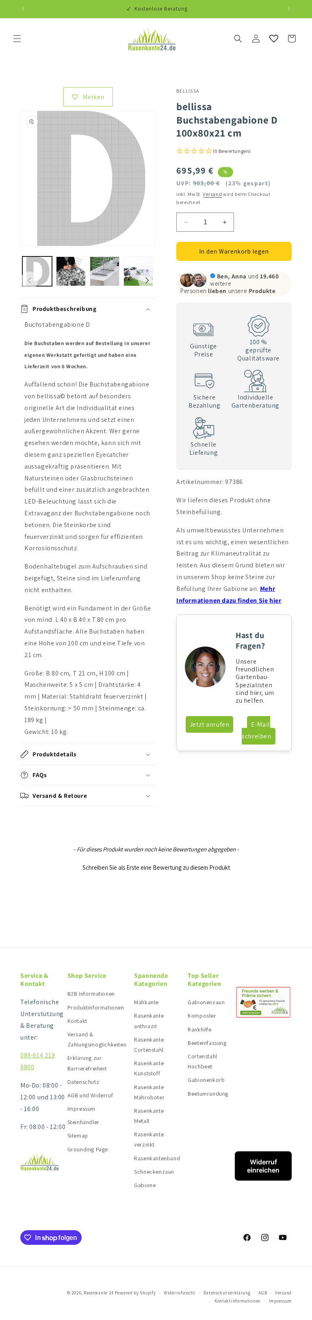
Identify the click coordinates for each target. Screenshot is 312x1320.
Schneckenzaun (154, 1171)
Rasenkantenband (157, 1158)
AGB (262, 1293)
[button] (17, 39)
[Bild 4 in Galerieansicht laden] (138, 271)
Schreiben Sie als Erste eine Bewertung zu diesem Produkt (156, 867)
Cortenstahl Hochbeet (202, 1061)
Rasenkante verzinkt (149, 1139)
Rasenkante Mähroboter (149, 1092)
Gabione (145, 1185)
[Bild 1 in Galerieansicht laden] (37, 271)
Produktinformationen (95, 1007)
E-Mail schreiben (256, 730)
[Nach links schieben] (29, 280)
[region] (88, 528)
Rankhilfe (199, 1029)
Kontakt (77, 1021)
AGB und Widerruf (90, 1095)
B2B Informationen (91, 993)
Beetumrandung (208, 1093)
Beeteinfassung (207, 1042)
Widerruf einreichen (263, 1166)
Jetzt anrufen (210, 724)
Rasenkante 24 (99, 1293)
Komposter (202, 1015)
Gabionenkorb (206, 1079)
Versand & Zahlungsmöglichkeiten (97, 1039)
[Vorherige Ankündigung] (23, 9)
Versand (212, 194)
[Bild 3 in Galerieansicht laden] (104, 271)
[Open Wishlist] (274, 39)
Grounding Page (87, 1149)
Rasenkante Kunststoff (149, 1068)
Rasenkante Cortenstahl (149, 1044)
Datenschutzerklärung (227, 1293)
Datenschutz (83, 1082)
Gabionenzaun (206, 1002)
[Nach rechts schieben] (147, 280)
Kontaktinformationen (237, 1301)
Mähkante (146, 1002)
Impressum (81, 1108)
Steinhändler (83, 1122)
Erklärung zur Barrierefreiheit (87, 1063)
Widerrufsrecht (179, 1293)
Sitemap (77, 1135)
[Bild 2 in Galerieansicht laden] (71, 271)
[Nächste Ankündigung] (289, 9)
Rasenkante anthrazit (149, 1020)
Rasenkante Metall (149, 1116)
